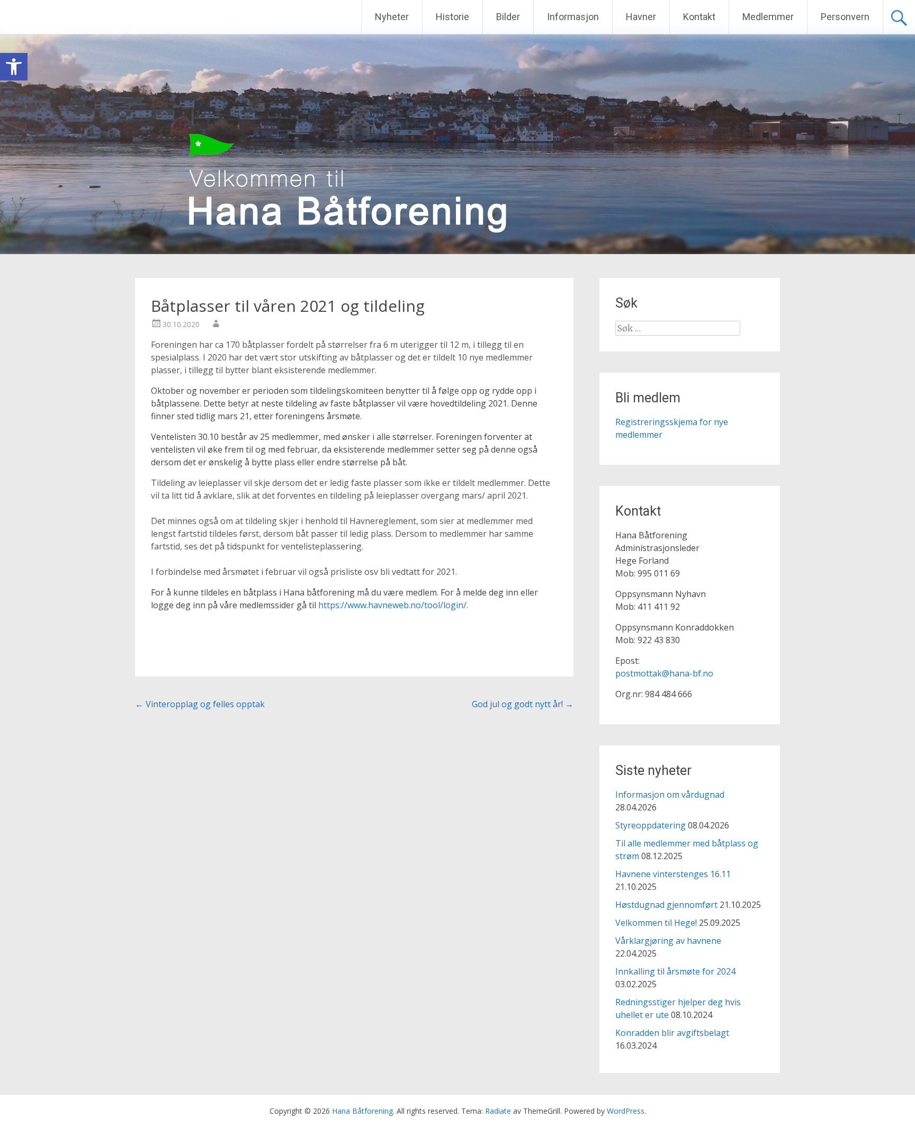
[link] (14, 66)
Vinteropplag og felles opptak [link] (200, 704)
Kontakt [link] (699, 16)
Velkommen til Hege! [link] (656, 922)
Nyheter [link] (392, 16)
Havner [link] (641, 16)
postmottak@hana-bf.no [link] (664, 673)
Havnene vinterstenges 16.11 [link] (673, 874)
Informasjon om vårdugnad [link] (669, 794)
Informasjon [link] (573, 16)
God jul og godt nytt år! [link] (522, 704)
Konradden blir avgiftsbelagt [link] (672, 1033)
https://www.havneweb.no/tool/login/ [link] (392, 605)
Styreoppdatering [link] (650, 825)
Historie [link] (452, 16)
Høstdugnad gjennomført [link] (666, 904)
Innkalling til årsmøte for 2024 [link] (675, 971)
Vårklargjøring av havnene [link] (668, 940)
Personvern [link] (845, 16)
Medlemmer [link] (768, 16)
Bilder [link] (508, 16)
